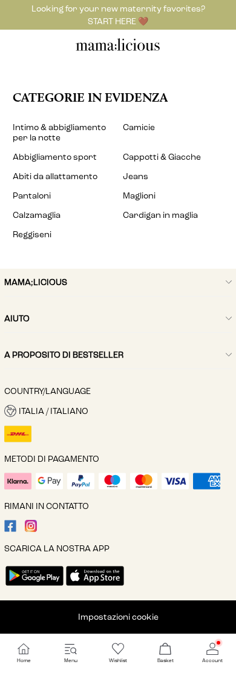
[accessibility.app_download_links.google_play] (34, 587)
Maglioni (139, 196)
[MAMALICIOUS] (118, 49)
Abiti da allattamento (55, 176)
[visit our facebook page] (10, 529)
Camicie (139, 127)
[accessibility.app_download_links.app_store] (95, 587)
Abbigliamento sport (55, 157)
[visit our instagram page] (31, 529)
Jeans (135, 176)
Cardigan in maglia (160, 215)
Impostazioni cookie (118, 617)
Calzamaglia (37, 215)
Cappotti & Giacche (162, 157)
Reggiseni (32, 234)
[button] (118, 411)
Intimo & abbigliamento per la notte (59, 132)
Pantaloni (32, 196)
